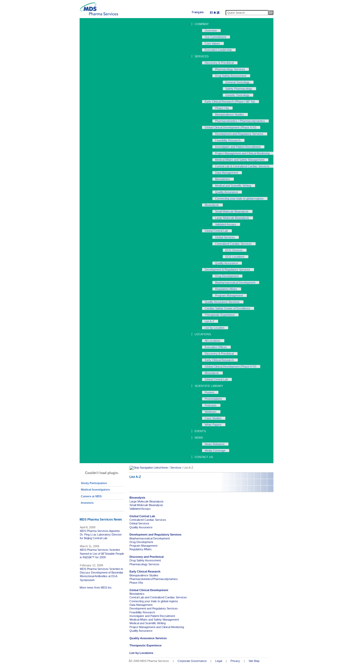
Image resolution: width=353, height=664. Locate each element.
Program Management (143, 545)
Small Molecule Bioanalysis (146, 505)
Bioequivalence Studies (143, 575)
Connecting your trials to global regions (153, 601)
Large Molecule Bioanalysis (146, 501)
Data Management (140, 604)
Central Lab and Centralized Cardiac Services (158, 597)
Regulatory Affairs (140, 549)
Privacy (235, 660)
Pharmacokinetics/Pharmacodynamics (153, 579)
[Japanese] (214, 13)
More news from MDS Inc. (96, 587)
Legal (218, 660)
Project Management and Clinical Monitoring (156, 627)
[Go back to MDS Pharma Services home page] (99, 14)
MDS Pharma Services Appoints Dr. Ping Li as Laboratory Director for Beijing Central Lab (101, 534)
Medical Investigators (95, 489)
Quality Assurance (140, 527)
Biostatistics (136, 593)
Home (164, 467)
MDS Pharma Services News (101, 519)
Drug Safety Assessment (145, 560)
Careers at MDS (91, 496)
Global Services (139, 523)
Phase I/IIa (136, 582)
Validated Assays (140, 508)
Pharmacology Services (144, 564)
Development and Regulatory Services (153, 608)
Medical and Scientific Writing (147, 623)
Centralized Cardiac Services (147, 519)
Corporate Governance (192, 660)
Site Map (254, 660)
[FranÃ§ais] (198, 13)
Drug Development (141, 542)
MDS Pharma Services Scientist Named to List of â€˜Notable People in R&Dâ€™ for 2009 (102, 553)
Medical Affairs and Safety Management (154, 619)
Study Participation (94, 483)
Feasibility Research (142, 612)
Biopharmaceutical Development (149, 538)
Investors (87, 502)
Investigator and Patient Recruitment (152, 615)
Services (175, 467)
